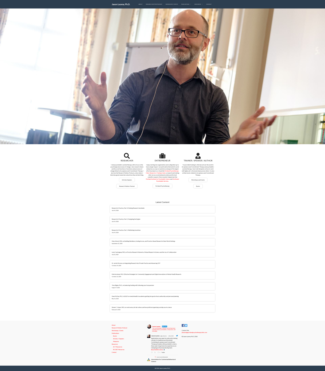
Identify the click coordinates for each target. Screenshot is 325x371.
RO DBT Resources (118, 349)
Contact (209, 4)
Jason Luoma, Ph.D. (121, 4)
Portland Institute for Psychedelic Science (158, 179)
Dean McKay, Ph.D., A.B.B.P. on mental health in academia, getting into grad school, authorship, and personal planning (145, 296)
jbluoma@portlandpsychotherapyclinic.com (194, 332)
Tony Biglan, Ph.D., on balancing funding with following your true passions (133, 285)
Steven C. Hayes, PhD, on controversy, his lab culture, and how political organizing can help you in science (142, 307)
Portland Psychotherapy (162, 186)
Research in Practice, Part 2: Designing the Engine (126, 219)
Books (198, 186)
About (141, 4)
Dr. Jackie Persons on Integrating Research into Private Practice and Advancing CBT (136, 263)
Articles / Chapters (118, 338)
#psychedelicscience (157, 349)
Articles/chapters (127, 180)
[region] (162, 76)
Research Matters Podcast (154, 4)
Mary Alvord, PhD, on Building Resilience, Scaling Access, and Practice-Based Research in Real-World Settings (143, 241)
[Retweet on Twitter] (155, 357)
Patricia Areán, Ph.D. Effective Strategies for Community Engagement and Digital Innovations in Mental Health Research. (147, 274)
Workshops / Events (172, 4)
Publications (185, 4)
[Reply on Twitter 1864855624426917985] (152, 352)
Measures (116, 341)
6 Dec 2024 (171, 336)
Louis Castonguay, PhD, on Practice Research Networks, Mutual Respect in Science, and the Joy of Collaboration (144, 252)
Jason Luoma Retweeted (162, 357)
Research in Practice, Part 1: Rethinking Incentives (126, 230)
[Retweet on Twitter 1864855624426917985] (155, 352)
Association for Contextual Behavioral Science (163, 360)
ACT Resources (117, 347)
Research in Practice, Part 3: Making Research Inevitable (128, 208)
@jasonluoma (163, 336)
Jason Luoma (155, 336)
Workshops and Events (198, 180)
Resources (198, 4)
